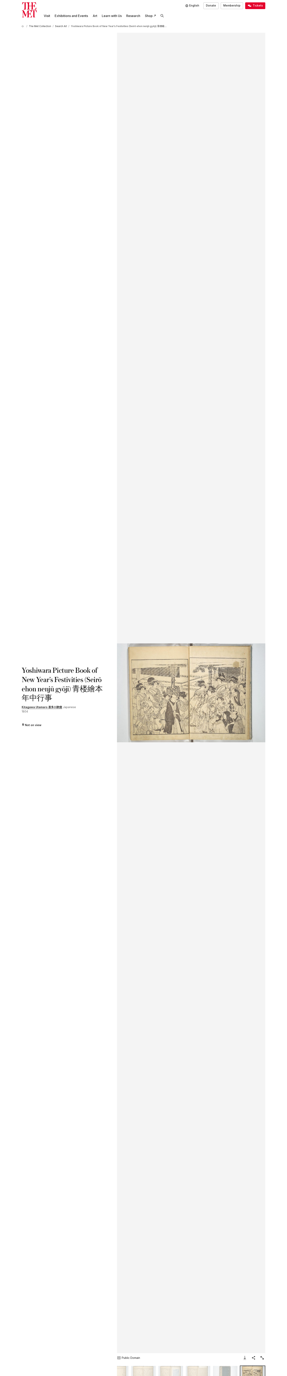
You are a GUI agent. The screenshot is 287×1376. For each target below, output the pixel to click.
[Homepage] (29, 10)
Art (95, 16)
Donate (211, 5)
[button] (191, 692)
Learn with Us (112, 16)
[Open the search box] (162, 16)
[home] (23, 26)
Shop (149, 16)
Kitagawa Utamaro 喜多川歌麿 (42, 707)
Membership (231, 5)
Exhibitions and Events (71, 16)
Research (133, 16)
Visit (47, 16)
